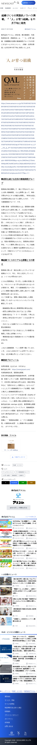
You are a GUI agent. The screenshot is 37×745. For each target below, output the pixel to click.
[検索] (18, 3)
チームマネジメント (7, 472)
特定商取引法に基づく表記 (13, 707)
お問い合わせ (9, 726)
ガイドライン (9, 719)
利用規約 (7, 711)
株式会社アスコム (30, 29)
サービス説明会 (9, 704)
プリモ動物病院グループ (22, 472)
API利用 (7, 722)
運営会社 (7, 696)
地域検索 (8, 8)
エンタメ (15, 8)
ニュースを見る (30, 516)
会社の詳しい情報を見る (18, 508)
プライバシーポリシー (12, 715)
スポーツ (23, 8)
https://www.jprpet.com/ (21, 369)
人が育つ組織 (6, 475)
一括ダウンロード (19, 457)
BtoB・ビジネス (17, 465)
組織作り (21, 475)
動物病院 (14, 475)
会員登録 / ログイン (28, 3)
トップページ (6, 691)
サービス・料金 (9, 700)
